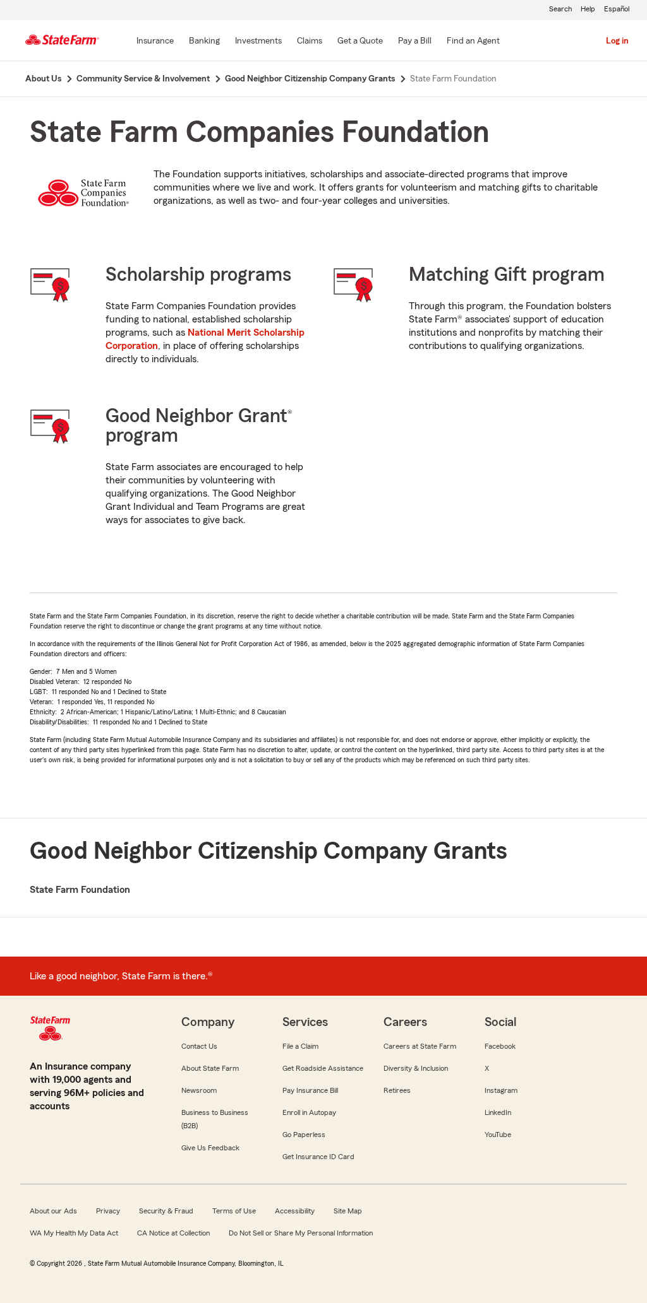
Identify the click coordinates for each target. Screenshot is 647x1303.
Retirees (397, 1090)
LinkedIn (498, 1112)
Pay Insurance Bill (310, 1090)
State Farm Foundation (80, 890)
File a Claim (300, 1046)
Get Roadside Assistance (322, 1068)
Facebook (500, 1046)
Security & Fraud (166, 1211)
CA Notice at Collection (173, 1233)
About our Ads (53, 1211)
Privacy (108, 1211)
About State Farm (210, 1068)
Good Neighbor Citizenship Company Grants (268, 851)
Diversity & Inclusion (416, 1068)
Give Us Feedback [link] (210, 1148)
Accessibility (295, 1211)
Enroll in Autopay (309, 1112)
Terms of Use (234, 1211)
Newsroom (199, 1090)
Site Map (348, 1211)
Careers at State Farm (420, 1046)
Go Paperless (303, 1134)
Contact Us (199, 1046)
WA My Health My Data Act (74, 1233)
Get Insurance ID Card (318, 1156)
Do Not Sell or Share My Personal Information (301, 1233)
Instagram (501, 1090)
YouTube (498, 1134)
